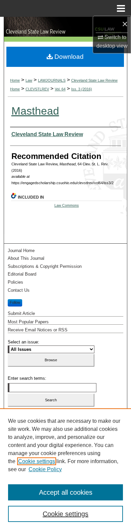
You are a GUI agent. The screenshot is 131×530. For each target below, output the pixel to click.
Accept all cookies (65, 492)
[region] (65, 469)
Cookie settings (36, 461)
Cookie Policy (45, 469)
